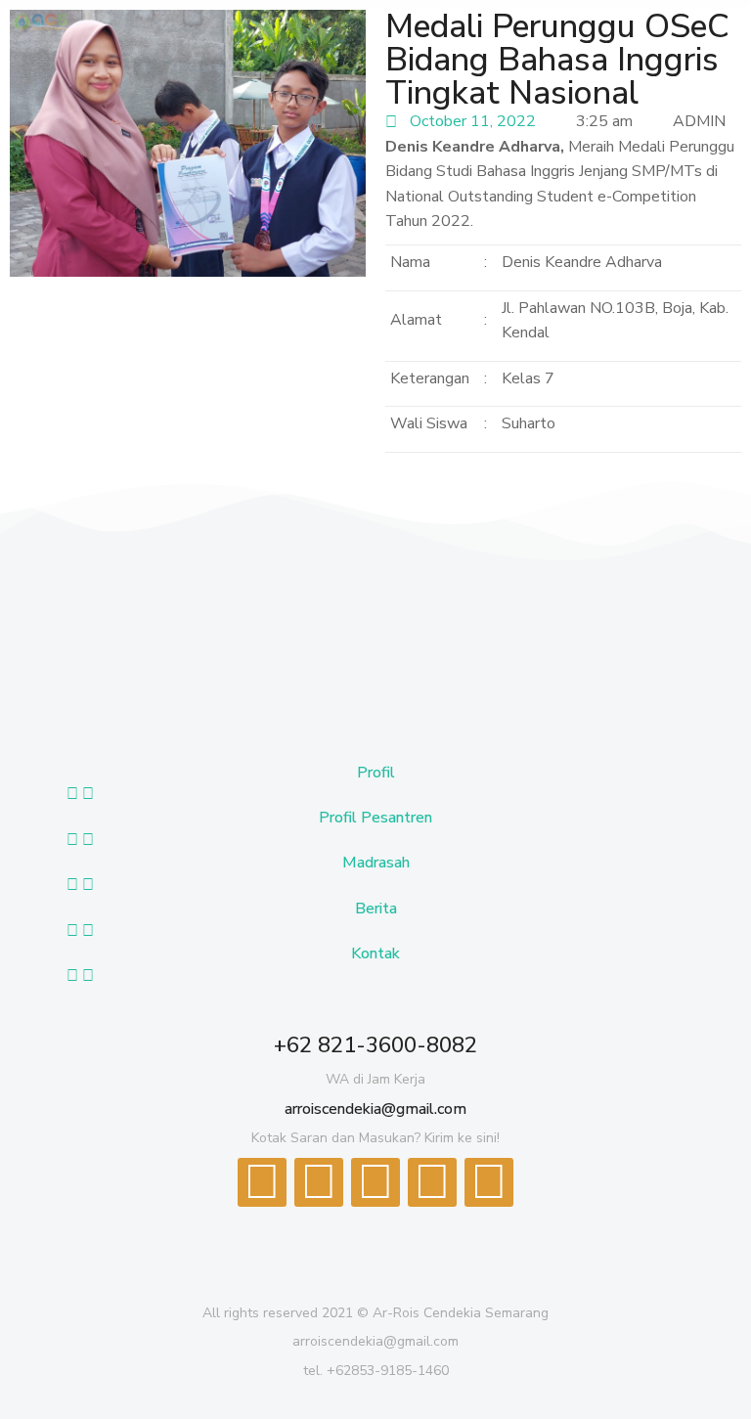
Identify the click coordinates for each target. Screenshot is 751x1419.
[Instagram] (488, 1182)
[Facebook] (262, 1182)
